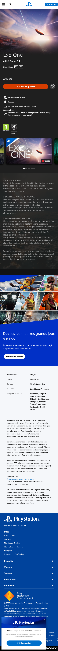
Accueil (7, 525)
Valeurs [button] (8, 567)
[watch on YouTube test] (46, 161)
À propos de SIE (10, 535)
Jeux (15, 525)
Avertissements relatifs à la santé (21, 479)
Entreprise (8, 550)
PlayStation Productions (13, 547)
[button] (29, 151)
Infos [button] (6, 531)
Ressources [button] (10, 579)
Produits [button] (8, 561)
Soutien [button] (8, 573)
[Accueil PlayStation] (29, 4)
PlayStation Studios (12, 543)
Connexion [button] (9, 585)
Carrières (7, 539)
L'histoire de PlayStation (14, 554)
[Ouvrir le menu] (3, 4)
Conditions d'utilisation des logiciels (50, 636)
